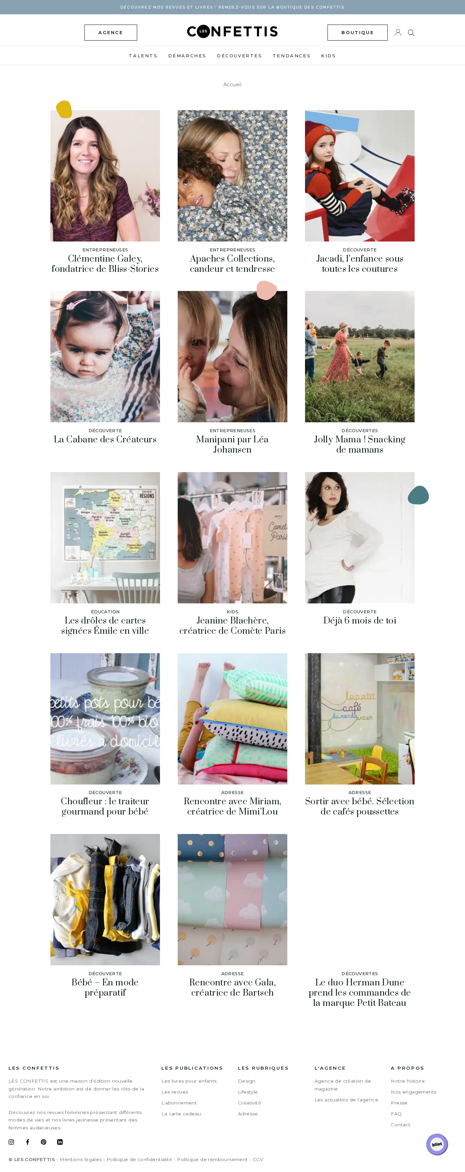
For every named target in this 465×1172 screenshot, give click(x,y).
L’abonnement (179, 1102)
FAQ (396, 1113)
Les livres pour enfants (189, 1081)
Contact (400, 1124)
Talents (143, 55)
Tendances (292, 55)
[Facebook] (27, 1143)
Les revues (174, 1092)
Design (246, 1081)
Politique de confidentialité (139, 1159)
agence (110, 32)
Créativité (249, 1102)
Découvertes (239, 55)
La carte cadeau (181, 1113)
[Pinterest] (43, 1143)
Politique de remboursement (212, 1159)
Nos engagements (413, 1092)
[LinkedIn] (60, 1143)
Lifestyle (248, 1092)
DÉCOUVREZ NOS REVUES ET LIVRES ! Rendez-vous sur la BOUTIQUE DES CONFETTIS (232, 7)
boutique (357, 32)
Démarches (187, 55)
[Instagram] (11, 1143)
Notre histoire (408, 1081)
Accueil (232, 85)
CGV (258, 1159)
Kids (328, 55)
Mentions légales (80, 1159)
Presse (399, 1102)
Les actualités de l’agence (346, 1099)
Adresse (248, 1113)
